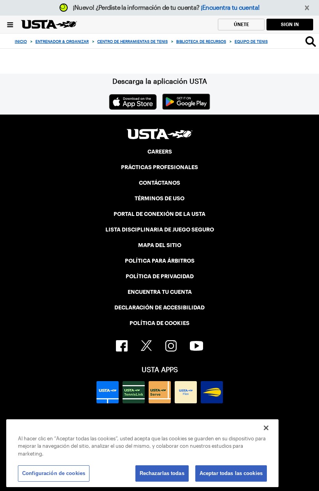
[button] (307, 8)
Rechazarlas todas (162, 473)
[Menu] (10, 24)
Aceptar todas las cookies (231, 473)
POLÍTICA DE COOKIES (159, 323)
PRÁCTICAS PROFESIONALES (159, 167)
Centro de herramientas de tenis (132, 41)
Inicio (21, 41)
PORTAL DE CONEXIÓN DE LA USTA (159, 214)
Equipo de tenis (251, 41)
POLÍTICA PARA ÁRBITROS (160, 261)
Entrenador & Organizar (62, 41)
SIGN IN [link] (290, 24)
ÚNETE (241, 24)
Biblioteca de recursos (201, 41)
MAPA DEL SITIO (159, 245)
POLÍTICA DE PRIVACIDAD (160, 276)
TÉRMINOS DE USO (159, 198)
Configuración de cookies (53, 473)
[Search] (310, 41)
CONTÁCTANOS (159, 183)
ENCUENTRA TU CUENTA (160, 292)
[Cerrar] (266, 427)
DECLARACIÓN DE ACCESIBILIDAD (159, 307)
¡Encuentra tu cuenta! (230, 7)
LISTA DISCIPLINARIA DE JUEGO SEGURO (159, 229)
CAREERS (159, 152)
